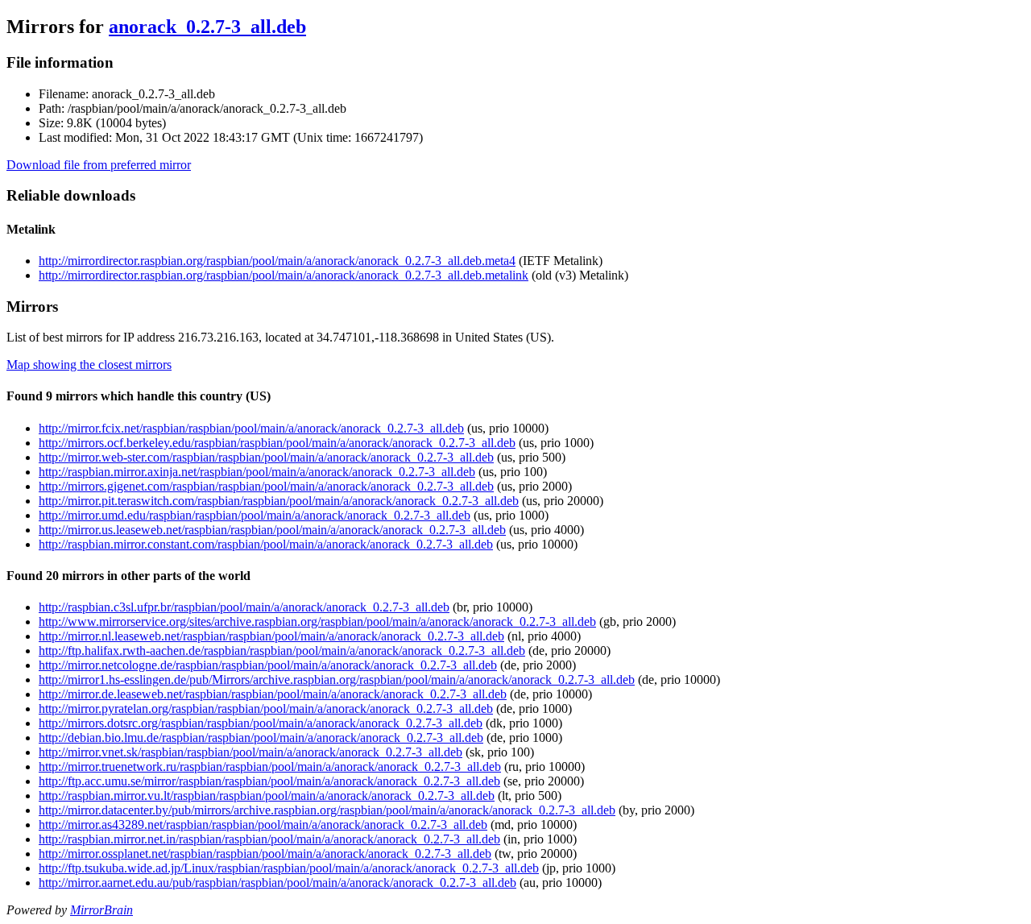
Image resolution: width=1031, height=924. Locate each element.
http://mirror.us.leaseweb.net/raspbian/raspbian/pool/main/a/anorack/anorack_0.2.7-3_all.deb (272, 530)
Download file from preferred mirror (98, 165)
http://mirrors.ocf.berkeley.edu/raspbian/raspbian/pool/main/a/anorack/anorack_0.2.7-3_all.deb (277, 443)
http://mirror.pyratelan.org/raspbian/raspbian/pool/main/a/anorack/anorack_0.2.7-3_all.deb (266, 708)
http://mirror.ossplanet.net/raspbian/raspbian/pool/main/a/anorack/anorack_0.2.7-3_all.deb (265, 853)
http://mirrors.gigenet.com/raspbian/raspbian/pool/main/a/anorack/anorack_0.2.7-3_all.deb (266, 486)
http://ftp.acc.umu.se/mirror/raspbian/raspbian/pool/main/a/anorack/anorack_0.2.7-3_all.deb (269, 781)
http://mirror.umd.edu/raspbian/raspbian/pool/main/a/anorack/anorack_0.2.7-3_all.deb (254, 515)
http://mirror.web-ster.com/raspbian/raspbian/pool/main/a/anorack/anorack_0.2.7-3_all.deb (266, 457)
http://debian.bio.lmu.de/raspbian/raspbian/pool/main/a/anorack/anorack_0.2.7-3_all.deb (261, 737)
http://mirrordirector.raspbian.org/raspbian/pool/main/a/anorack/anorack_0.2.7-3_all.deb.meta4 (277, 260)
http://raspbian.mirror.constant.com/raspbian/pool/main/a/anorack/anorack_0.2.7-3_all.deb (266, 544)
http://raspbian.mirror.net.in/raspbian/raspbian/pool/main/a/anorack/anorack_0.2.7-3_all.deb (269, 839)
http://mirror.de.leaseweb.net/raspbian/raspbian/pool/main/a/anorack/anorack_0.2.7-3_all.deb (273, 694)
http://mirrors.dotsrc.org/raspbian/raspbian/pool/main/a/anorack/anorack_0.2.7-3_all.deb (260, 723)
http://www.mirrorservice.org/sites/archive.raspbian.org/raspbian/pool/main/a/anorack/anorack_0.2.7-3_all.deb (317, 621)
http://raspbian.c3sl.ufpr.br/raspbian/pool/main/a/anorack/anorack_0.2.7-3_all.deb (244, 607)
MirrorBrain (101, 910)
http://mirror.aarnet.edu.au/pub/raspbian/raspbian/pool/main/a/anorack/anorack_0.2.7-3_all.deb (277, 882)
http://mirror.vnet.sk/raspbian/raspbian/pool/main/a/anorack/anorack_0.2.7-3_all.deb (250, 752)
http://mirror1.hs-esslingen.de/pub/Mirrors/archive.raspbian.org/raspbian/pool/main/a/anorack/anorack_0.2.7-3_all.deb (337, 679)
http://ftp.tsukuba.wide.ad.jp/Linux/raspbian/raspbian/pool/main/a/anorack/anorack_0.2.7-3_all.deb (289, 868)
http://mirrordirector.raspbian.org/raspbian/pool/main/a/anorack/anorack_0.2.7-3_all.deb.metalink (283, 275)
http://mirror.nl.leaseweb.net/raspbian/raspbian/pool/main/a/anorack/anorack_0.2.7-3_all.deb (271, 636)
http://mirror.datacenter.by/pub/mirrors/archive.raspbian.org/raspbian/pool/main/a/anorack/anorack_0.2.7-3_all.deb (327, 810)
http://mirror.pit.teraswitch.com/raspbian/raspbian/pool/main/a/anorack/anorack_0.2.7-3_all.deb (279, 501)
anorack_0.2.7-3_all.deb (207, 26)
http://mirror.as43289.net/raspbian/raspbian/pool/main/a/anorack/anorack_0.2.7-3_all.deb (263, 824)
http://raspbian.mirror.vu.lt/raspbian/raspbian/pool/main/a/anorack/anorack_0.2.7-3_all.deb (267, 795)
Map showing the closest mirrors (89, 364)
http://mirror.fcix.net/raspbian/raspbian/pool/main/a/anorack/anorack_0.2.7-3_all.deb (251, 428)
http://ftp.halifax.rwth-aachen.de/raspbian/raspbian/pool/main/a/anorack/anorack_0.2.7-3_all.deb (282, 650)
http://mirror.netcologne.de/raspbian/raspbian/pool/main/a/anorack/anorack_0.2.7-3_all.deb (268, 665)
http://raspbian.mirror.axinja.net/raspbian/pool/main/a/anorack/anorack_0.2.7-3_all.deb (257, 472)
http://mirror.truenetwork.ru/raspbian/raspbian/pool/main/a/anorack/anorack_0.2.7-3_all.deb (270, 766)
